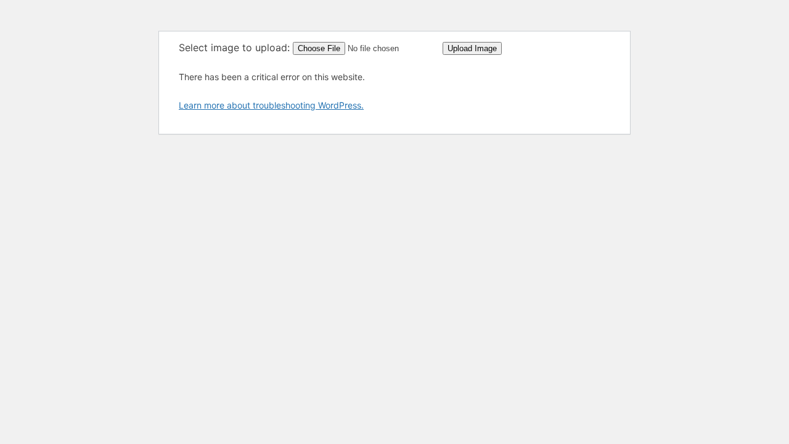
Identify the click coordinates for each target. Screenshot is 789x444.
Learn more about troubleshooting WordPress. (271, 105)
